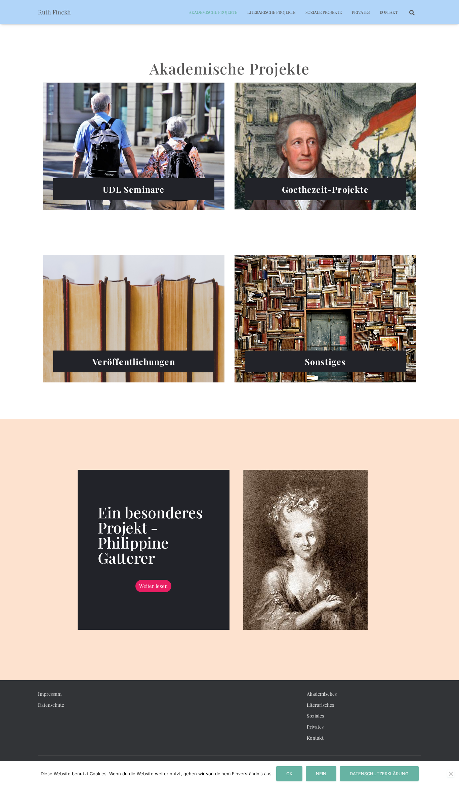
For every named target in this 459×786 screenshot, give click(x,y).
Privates (361, 12)
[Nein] (450, 773)
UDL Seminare (133, 189)
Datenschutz (51, 705)
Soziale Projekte (323, 12)
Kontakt (389, 12)
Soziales (315, 715)
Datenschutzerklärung (379, 773)
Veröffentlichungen (133, 361)
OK (289, 773)
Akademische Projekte (213, 12)
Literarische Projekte (271, 12)
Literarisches (320, 705)
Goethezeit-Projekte (325, 189)
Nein (321, 773)
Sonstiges (325, 361)
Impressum (49, 694)
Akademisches (322, 694)
